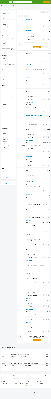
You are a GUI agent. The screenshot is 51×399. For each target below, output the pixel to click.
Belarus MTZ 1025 (29, 140)
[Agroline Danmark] (4, 2)
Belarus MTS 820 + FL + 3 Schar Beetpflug (34, 115)
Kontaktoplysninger (4, 381)
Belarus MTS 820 (29, 102)
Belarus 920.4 (28, 286)
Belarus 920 (3, 363)
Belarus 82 (28, 51)
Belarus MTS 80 (29, 19)
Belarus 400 (28, 77)
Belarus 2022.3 (29, 30)
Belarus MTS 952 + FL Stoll (31, 309)
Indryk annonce (36, 47)
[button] (46, 27)
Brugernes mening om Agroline (18, 383)
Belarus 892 (28, 168)
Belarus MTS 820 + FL (30, 248)
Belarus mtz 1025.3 (29, 260)
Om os (2, 378)
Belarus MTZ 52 (29, 194)
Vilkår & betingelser (16, 378)
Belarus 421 (28, 322)
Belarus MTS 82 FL (29, 181)
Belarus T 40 (28, 220)
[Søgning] (14, 2)
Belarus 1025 (28, 64)
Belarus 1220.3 (29, 156)
